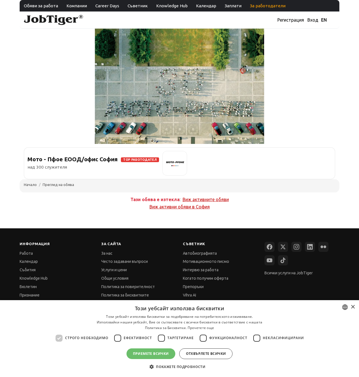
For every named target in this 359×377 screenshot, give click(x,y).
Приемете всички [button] (151, 353)
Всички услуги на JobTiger (288, 273)
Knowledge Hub (172, 5)
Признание (30, 295)
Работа (26, 253)
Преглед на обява (58, 184)
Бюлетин (28, 286)
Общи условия (114, 278)
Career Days (107, 5)
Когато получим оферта (205, 278)
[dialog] (179, 338)
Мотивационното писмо (206, 261)
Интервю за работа (200, 270)
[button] (179, 366)
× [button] (353, 307)
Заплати (233, 5)
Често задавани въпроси (124, 261)
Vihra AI (189, 295)
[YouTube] (269, 260)
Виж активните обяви (206, 199)
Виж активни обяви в (179, 206)
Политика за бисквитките (125, 295)
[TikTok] (283, 260)
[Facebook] (269, 247)
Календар (206, 5)
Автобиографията (200, 253)
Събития (28, 270)
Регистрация (290, 19)
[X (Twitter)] (283, 247)
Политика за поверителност (128, 286)
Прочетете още (201, 327)
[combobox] (345, 307)
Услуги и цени (114, 270)
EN (324, 19)
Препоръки (193, 286)
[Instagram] (296, 247)
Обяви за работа (41, 5)
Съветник (138, 5)
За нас (106, 253)
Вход (312, 19)
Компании (76, 5)
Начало (30, 184)
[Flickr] (323, 247)
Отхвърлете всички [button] (206, 353)
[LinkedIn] (310, 247)
